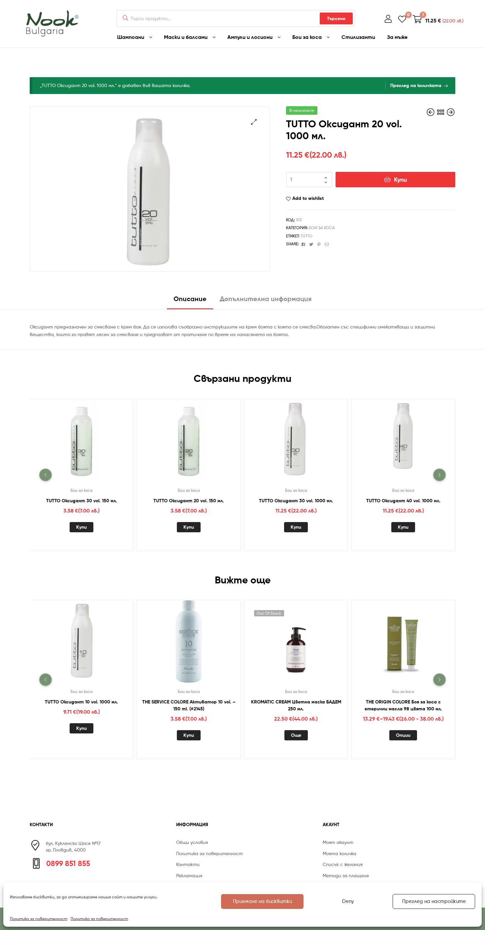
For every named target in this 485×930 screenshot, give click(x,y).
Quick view (89, 444)
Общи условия (192, 842)
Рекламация (189, 875)
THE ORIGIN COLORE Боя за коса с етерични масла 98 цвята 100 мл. (403, 705)
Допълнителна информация (265, 298)
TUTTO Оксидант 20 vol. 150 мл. (188, 500)
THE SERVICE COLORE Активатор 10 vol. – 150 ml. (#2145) (189, 705)
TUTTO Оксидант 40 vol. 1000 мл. (403, 500)
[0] (402, 18)
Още (296, 735)
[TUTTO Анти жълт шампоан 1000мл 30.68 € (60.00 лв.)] (431, 112)
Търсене (336, 18)
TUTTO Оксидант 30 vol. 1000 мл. (296, 500)
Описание (190, 298)
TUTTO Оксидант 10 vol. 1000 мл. (81, 702)
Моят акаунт (338, 842)
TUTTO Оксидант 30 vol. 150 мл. (81, 500)
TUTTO (306, 235)
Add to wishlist (308, 198)
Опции (403, 735)
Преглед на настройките (434, 901)
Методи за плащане (346, 875)
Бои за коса (322, 227)
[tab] (190, 301)
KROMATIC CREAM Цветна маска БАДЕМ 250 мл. (296, 705)
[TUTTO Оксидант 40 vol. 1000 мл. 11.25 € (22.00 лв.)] (450, 112)
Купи (400, 179)
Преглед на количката (415, 85)
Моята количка (339, 853)
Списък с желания (343, 864)
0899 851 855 (68, 863)
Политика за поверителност (38, 918)
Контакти (188, 864)
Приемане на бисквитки (262, 901)
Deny (348, 901)
